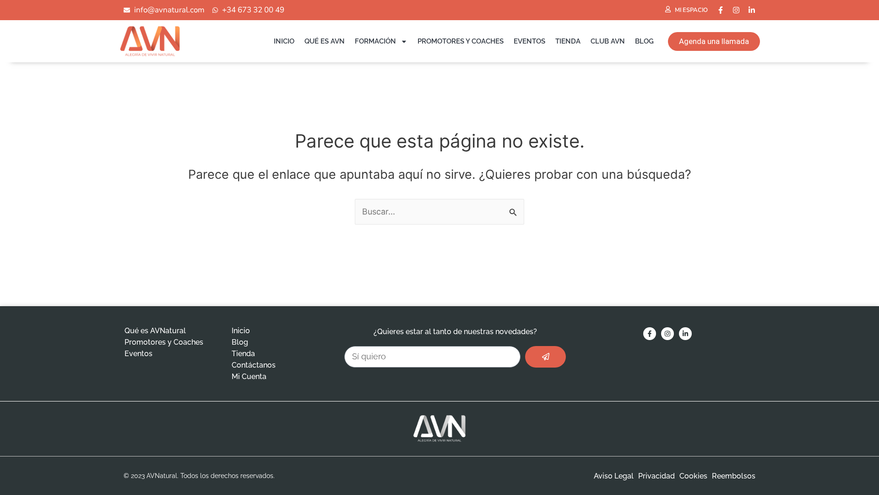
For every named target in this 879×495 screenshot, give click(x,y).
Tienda (568, 41)
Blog (644, 41)
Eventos (529, 41)
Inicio (284, 41)
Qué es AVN (324, 41)
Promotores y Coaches (461, 41)
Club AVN (608, 41)
